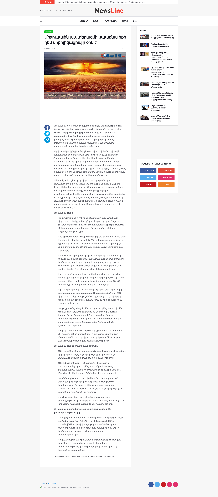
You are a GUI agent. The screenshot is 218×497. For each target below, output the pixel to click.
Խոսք (95, 21)
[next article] (172, 2)
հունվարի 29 (109, 456)
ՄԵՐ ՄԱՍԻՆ (61, 10)
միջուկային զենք (79, 456)
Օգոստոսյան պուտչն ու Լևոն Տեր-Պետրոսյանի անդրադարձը (162, 85)
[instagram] (169, 484)
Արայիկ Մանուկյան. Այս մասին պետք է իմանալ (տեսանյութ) (160, 118)
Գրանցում (52, 483)
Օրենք (125, 21)
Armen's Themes (82, 487)
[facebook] (171, 10)
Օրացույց (49, 31)
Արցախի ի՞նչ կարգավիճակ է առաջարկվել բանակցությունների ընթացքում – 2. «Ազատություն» (101, 2)
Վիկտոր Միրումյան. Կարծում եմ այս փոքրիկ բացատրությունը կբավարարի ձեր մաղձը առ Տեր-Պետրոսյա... (162, 72)
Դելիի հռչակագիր (95, 456)
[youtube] (177, 10)
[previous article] (176, 2)
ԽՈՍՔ (143, 30)
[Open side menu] (41, 21)
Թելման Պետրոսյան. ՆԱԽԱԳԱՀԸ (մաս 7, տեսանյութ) (159, 108)
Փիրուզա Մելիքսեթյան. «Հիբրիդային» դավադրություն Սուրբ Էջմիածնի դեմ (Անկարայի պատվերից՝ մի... (161, 57)
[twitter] (174, 10)
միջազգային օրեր (63, 456)
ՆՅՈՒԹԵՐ (84, 21)
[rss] (175, 484)
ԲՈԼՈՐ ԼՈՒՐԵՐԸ (46, 10)
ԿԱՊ (70, 10)
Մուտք (42, 483)
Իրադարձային (110, 21)
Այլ (134, 21)
